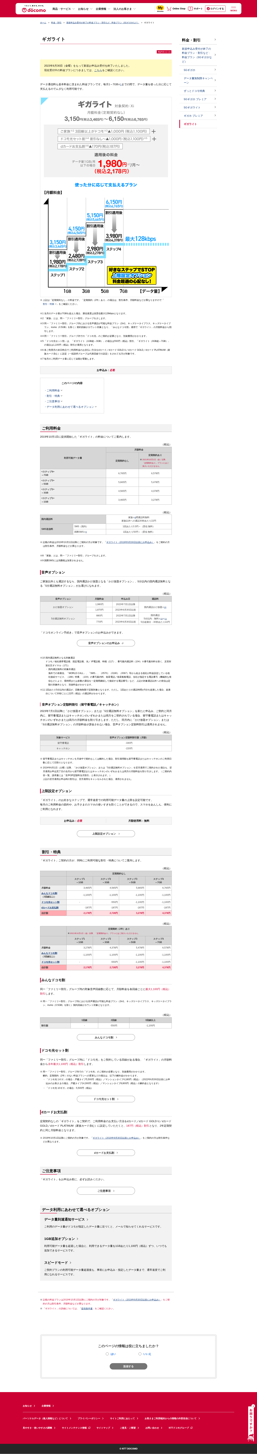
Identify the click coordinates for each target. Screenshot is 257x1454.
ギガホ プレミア (193, 115)
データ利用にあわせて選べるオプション (70, 406)
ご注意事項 (53, 401)
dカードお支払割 (50, 907)
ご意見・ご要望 (128, 1428)
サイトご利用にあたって (122, 1418)
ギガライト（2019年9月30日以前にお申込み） (130, 542)
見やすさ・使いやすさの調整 (37, 1428)
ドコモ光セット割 (50, 902)
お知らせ (83, 8)
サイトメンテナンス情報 (74, 1428)
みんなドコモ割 (49, 893)
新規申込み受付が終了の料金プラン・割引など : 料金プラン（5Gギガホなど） (102, 22)
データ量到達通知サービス (64, 1219)
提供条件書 (87, 1308)
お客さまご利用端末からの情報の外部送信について (171, 1418)
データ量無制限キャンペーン (198, 80)
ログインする (217, 8)
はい (113, 1353)
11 (166, 619)
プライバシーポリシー (89, 1418)
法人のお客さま (122, 8)
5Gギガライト (192, 107)
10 (165, 607)
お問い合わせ (152, 1428)
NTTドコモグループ (179, 1428)
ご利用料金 (53, 390)
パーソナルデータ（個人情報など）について (45, 1418)
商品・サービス (61, 8)
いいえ (147, 1353)
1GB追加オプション (59, 1239)
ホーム (43, 22)
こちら (98, 70)
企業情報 (101, 8)
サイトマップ (103, 1428)
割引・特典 (48, 304)
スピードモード (56, 1263)
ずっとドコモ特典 (194, 90)
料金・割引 (56, 22)
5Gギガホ (189, 69)
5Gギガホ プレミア (195, 99)
